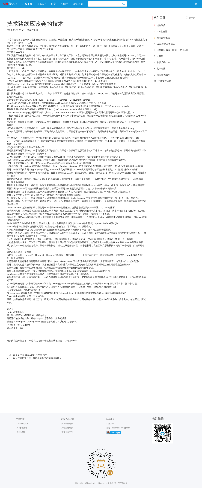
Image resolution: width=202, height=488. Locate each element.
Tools (10, 4)
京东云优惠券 (67, 432)
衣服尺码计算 (163, 62)
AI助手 (64, 4)
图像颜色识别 (163, 74)
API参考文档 (22, 428)
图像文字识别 (164, 81)
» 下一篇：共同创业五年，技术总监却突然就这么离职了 (34, 358)
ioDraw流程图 (22, 423)
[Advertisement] (101, 383)
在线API (41, 4)
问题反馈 (110, 423)
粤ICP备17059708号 (118, 483)
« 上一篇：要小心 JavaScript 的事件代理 (27, 355)
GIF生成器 (162, 31)
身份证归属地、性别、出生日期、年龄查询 (178, 50)
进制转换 (161, 25)
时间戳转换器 (163, 37)
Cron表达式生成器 (166, 44)
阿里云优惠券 (67, 423)
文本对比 (161, 68)
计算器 (160, 56)
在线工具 (27, 4)
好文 (53, 4)
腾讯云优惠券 (67, 428)
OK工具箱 (21, 432)
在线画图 (78, 4)
